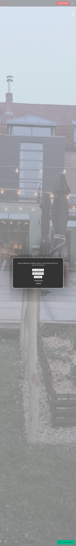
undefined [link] (38, 283)
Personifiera (38, 277)
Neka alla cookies (38, 273)
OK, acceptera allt (38, 270)
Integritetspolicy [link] (38, 280)
